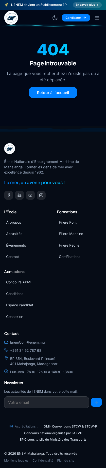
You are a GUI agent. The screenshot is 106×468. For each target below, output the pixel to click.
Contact (12, 256)
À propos (13, 222)
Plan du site (65, 460)
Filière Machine (71, 234)
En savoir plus (85, 4)
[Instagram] (41, 195)
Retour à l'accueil (53, 92)
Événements (16, 245)
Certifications (69, 256)
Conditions (14, 294)
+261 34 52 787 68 (25, 350)
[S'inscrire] (96, 402)
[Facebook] (8, 195)
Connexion (14, 316)
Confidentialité (43, 460)
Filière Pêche (69, 245)
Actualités (14, 234)
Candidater (73, 18)
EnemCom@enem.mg (27, 342)
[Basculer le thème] (55, 18)
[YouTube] (30, 195)
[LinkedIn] (19, 195)
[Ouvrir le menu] (97, 18)
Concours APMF (19, 282)
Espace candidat (19, 305)
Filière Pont (68, 222)
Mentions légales (16, 460)
